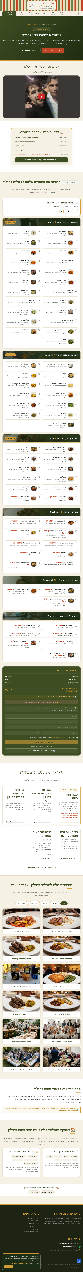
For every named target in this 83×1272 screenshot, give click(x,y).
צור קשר (21, 14)
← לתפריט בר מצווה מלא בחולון (69, 858)
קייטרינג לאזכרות (34, 1226)
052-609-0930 (64, 1243)
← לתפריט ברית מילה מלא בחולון (15, 822)
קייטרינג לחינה (35, 1229)
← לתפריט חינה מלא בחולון (43, 858)
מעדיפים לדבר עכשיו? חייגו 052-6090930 (42, 746)
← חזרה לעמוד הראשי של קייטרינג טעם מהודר (41, 867)
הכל (64, 903)
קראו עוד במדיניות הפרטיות (19, 1263)
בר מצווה (53, 14)
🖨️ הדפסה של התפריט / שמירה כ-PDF (41, 751)
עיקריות (55, 903)
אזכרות (37, 14)
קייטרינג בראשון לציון (48, 1192)
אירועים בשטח (21, 903)
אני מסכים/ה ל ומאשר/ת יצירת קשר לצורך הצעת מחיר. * (52, 737)
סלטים (45, 903)
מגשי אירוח (34, 903)
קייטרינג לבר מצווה (34, 1224)
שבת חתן (70, 14)
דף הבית (79, 14)
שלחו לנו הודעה (67, 1247)
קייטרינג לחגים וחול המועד (31, 1232)
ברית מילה (62, 14)
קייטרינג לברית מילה (33, 1221)
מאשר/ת (8, 1267)
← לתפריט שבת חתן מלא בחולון (69, 822)
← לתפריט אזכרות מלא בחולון (42, 822)
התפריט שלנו (31, 14)
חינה (44, 14)
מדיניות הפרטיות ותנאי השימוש (59, 737)
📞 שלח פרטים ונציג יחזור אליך (41, 742)
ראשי (54, 24)
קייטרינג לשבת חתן (45, 24)
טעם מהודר (47, 3)
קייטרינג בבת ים (33, 1192)
